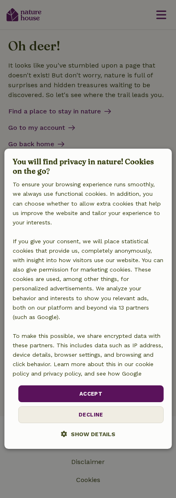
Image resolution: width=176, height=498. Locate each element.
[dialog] (88, 299)
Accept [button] (90, 394)
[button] (88, 434)
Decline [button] (91, 415)
